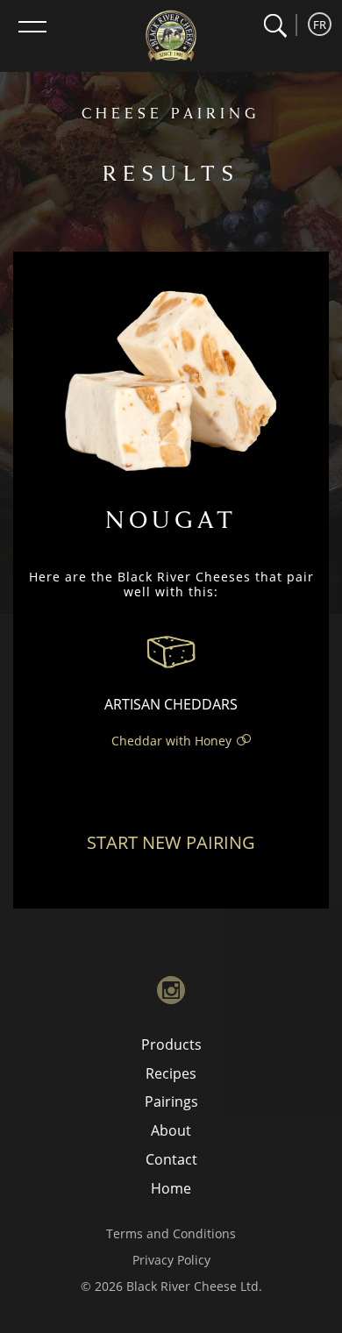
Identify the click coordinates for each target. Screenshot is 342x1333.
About (171, 1130)
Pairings (171, 1101)
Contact (171, 1159)
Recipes (171, 1073)
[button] (275, 26)
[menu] (32, 26)
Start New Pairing (171, 842)
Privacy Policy (171, 1259)
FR (319, 24)
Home (171, 1188)
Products (171, 1044)
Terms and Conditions (171, 1233)
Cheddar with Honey (171, 740)
